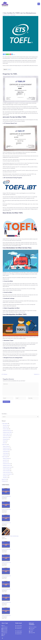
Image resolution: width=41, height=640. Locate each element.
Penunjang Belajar (5, 439)
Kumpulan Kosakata (6, 447)
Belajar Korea (4, 479)
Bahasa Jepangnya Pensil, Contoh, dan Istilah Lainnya (10, 535)
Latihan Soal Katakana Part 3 (6, 589)
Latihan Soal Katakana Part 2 (6, 602)
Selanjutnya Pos (37, 374)
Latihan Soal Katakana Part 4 (6, 575)
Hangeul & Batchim (6, 446)
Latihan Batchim (5, 451)
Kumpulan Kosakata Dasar (7, 430)
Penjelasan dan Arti (6, 437)
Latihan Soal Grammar (6, 435)
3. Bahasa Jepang (4, 456)
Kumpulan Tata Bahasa (6, 449)
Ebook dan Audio (5, 425)
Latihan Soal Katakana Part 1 (6, 615)
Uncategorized (4, 481)
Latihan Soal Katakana (6, 470)
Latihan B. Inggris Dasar (7, 434)
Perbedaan (4, 440)
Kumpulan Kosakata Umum (7, 467)
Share (14, 54)
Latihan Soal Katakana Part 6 (6, 549)
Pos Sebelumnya (4, 374)
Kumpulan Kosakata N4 (6, 463)
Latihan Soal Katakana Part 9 (6, 496)
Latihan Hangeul (5, 453)
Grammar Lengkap (6, 428)
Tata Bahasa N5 (5, 477)
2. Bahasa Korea (4, 444)
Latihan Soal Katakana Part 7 (6, 522)
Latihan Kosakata (5, 454)
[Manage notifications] (2, 638)
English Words (5, 427)
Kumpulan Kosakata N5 (6, 465)
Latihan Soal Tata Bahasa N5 (7, 474)
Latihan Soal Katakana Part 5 (6, 562)
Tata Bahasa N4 (5, 475)
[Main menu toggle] (38, 4)
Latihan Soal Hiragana (6, 468)
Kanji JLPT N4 (5, 460)
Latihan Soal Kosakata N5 (7, 472)
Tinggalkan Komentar (6, 14)
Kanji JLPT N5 (5, 461)
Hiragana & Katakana (6, 458)
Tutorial (4, 442)
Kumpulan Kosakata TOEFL (7, 432)
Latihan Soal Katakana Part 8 (6, 509)
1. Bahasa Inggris (12, 14)
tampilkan (9, 69)
